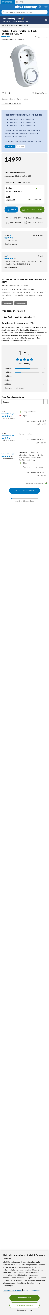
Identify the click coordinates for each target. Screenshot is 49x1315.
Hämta (13, 209)
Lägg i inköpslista (41, 93)
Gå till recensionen (11, 244)
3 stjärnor (8, 376)
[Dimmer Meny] (9, 26)
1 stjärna (8, 384)
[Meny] (3, 7)
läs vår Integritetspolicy (32, 1290)
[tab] (8, 2)
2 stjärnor (8, 380)
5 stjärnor (8, 368)
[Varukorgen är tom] (46, 7)
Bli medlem (10, 146)
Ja (37, 424)
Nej (42, 424)
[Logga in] (40, 7)
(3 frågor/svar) (20, 40)
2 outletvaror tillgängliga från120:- (18, 176)
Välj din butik (10, 200)
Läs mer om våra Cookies (12, 1290)
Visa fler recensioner (24, 491)
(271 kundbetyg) (8, 40)
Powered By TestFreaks (35, 483)
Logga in (20, 146)
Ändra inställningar (24, 1310)
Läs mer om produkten (11, 103)
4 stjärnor (8, 372)
